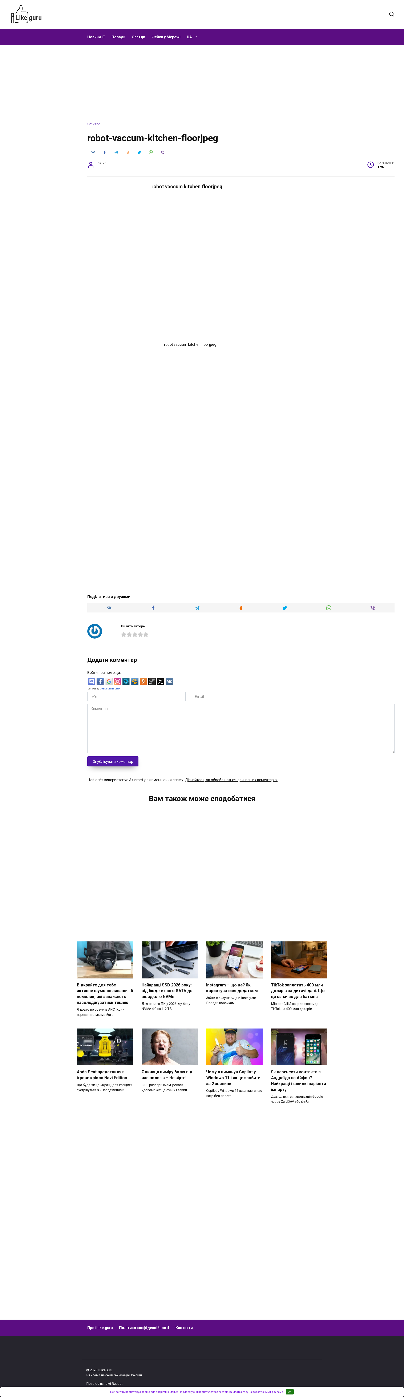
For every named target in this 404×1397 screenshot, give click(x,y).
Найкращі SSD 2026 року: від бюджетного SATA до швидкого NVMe (167, 991)
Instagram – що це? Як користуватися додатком (232, 988)
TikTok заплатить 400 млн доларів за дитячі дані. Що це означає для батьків (298, 991)
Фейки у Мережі (166, 37)
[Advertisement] (218, 13)
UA (189, 37)
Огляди (138, 37)
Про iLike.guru (100, 1327)
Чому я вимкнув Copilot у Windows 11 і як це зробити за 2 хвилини (233, 1078)
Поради (118, 37)
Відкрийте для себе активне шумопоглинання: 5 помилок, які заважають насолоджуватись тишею (105, 994)
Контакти (184, 1327)
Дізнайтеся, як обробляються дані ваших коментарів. (231, 780)
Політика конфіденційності (144, 1327)
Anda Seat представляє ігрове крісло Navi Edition (102, 1075)
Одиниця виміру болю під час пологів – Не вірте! (167, 1075)
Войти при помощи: (104, 672)
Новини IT (96, 37)
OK (289, 1391)
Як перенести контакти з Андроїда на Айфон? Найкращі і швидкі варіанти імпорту (298, 1081)
